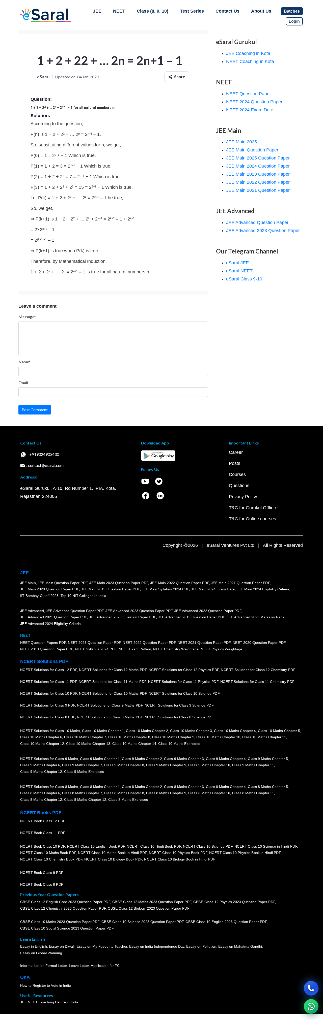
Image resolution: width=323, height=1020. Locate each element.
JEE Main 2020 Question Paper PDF (49, 589)
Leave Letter (79, 966)
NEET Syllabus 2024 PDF (96, 649)
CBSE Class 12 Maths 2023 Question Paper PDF (152, 902)
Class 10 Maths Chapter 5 (279, 731)
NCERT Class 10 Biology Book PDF (113, 859)
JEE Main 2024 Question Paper (258, 166)
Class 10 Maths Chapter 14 (134, 744)
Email (23, 382)
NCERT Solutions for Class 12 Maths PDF (113, 670)
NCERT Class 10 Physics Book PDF (178, 853)
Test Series (192, 11)
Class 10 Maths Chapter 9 (173, 737)
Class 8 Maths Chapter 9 (166, 793)
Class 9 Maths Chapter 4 (226, 759)
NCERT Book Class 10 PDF (42, 846)
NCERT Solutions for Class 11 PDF (48, 682)
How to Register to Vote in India (45, 986)
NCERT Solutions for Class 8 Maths (49, 787)
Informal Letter (31, 966)
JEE (97, 11)
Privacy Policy (243, 496)
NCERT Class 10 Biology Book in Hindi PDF (179, 859)
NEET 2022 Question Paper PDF (149, 643)
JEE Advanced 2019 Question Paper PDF (191, 617)
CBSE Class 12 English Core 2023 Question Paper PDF (65, 902)
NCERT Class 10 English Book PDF (96, 846)
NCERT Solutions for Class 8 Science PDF (179, 717)
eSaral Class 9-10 (244, 278)
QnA (25, 977)
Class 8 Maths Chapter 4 (226, 787)
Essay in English (33, 947)
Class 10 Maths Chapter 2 (147, 731)
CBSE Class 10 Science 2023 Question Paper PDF (142, 922)
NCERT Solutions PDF (44, 661)
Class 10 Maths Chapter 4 (235, 731)
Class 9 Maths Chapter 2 (142, 759)
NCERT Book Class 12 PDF (42, 821)
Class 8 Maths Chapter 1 (100, 787)
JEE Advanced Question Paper (257, 222)
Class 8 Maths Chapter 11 (253, 793)
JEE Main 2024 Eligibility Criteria (263, 589)
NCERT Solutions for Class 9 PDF (47, 706)
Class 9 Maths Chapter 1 (100, 759)
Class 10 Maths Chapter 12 (42, 744)
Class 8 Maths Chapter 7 (82, 793)
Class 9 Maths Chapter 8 (124, 765)
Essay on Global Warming (41, 953)
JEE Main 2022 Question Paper (258, 182)
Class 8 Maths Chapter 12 (41, 800)
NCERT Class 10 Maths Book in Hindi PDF (112, 853)
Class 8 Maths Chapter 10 (209, 793)
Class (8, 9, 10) (152, 11)
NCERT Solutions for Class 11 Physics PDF (183, 682)
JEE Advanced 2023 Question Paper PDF (138, 611)
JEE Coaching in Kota (248, 53)
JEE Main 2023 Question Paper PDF (118, 583)
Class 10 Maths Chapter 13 (88, 744)
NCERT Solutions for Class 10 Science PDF (184, 694)
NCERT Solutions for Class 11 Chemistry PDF (257, 682)
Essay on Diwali (62, 947)
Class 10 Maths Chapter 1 (103, 731)
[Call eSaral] (311, 988)
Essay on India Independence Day (156, 947)
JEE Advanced (32, 611)
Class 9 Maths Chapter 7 (82, 765)
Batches (292, 11)
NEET (119, 11)
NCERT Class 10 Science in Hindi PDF (265, 846)
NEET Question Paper (248, 93)
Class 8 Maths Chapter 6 (40, 793)
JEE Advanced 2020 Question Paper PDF (122, 617)
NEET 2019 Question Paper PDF (46, 649)
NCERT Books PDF (40, 812)
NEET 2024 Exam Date (249, 109)
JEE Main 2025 (241, 141)
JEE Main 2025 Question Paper (258, 158)
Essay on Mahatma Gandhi (240, 947)
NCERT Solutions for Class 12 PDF (48, 670)
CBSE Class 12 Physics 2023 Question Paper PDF (234, 902)
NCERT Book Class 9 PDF (41, 873)
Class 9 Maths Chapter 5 (268, 759)
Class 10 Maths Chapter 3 (191, 731)
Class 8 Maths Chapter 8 (124, 793)
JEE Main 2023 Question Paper (258, 174)
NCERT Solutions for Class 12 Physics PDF (184, 670)
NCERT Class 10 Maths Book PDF (48, 853)
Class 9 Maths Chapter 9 (166, 765)
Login (294, 21)
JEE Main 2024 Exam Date (213, 589)
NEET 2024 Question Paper (254, 101)
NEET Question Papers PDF (43, 643)
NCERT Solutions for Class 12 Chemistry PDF (258, 670)
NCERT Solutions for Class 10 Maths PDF (113, 694)
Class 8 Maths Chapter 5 (268, 787)
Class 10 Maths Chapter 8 (129, 737)
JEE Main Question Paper (252, 149)
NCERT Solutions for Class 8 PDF (47, 717)
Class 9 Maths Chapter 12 (41, 772)
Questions (239, 485)
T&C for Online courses (252, 518)
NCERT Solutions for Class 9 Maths (49, 759)
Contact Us (227, 11)
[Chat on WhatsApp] (311, 1006)
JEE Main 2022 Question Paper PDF (179, 583)
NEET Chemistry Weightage (176, 649)
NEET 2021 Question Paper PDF (204, 643)
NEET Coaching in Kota (250, 61)
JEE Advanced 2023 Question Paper (263, 230)
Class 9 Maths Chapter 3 (184, 759)
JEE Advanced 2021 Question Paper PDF (53, 617)
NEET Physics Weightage (221, 649)
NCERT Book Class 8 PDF (41, 885)
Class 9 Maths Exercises (84, 772)
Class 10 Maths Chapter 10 (218, 737)
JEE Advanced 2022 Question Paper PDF (207, 611)
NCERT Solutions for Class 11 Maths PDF (112, 682)
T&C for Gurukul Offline (252, 507)
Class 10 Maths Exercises (179, 744)
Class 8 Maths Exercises (128, 800)
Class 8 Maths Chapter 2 (142, 787)
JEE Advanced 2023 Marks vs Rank (255, 617)
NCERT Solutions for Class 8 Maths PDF (110, 717)
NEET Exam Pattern (135, 649)
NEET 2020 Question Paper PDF (259, 643)
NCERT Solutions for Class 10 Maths (50, 731)
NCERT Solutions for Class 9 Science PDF (179, 706)
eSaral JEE (237, 262)
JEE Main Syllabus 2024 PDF (165, 589)
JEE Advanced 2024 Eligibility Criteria (50, 624)
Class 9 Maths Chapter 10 (209, 765)
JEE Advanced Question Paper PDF (75, 611)
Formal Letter (56, 966)
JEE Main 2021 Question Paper (258, 190)
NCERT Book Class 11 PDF (42, 833)
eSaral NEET (239, 270)
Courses (237, 474)
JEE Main (28, 583)
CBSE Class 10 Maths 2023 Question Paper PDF (59, 922)
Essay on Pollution (201, 947)
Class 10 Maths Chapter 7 (85, 737)
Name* (24, 361)
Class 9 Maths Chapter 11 (253, 765)
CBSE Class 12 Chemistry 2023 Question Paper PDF (63, 909)
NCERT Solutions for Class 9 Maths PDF (110, 706)
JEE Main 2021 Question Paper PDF (240, 583)
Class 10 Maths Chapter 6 (41, 737)
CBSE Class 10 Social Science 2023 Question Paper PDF (67, 929)
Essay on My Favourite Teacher (101, 947)
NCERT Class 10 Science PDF (207, 846)
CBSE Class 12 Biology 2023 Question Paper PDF (148, 909)
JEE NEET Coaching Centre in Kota (49, 1002)
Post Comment (35, 409)
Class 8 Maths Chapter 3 (184, 787)
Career (236, 452)
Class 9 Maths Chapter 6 (40, 765)
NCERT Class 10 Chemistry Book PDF (51, 859)
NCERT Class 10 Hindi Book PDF (154, 846)
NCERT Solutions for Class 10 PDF (48, 694)
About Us (261, 11)
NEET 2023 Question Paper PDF (94, 643)
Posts (234, 463)
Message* (27, 316)
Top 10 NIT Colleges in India (83, 596)
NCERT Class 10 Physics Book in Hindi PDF (245, 853)
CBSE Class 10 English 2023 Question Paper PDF (226, 922)
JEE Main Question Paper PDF (63, 583)
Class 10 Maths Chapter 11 (264, 737)
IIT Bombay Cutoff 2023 (39, 596)
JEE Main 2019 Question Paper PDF (110, 589)
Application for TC (105, 966)
